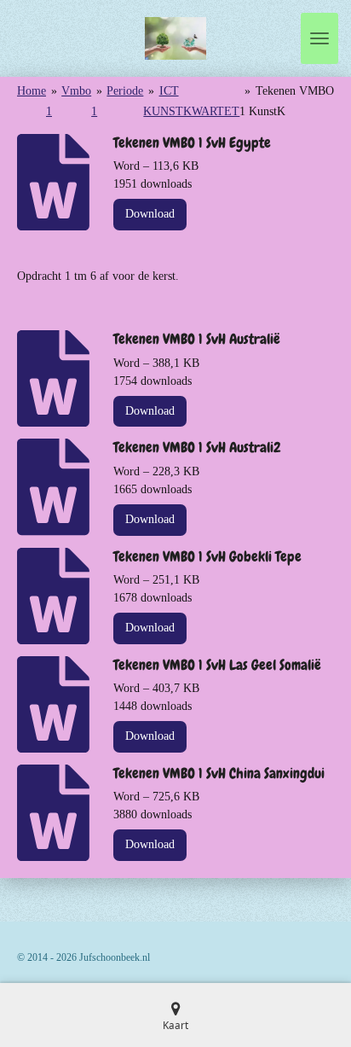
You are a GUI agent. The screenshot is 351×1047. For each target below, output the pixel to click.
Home (31, 90)
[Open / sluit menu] (319, 38)
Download (150, 213)
